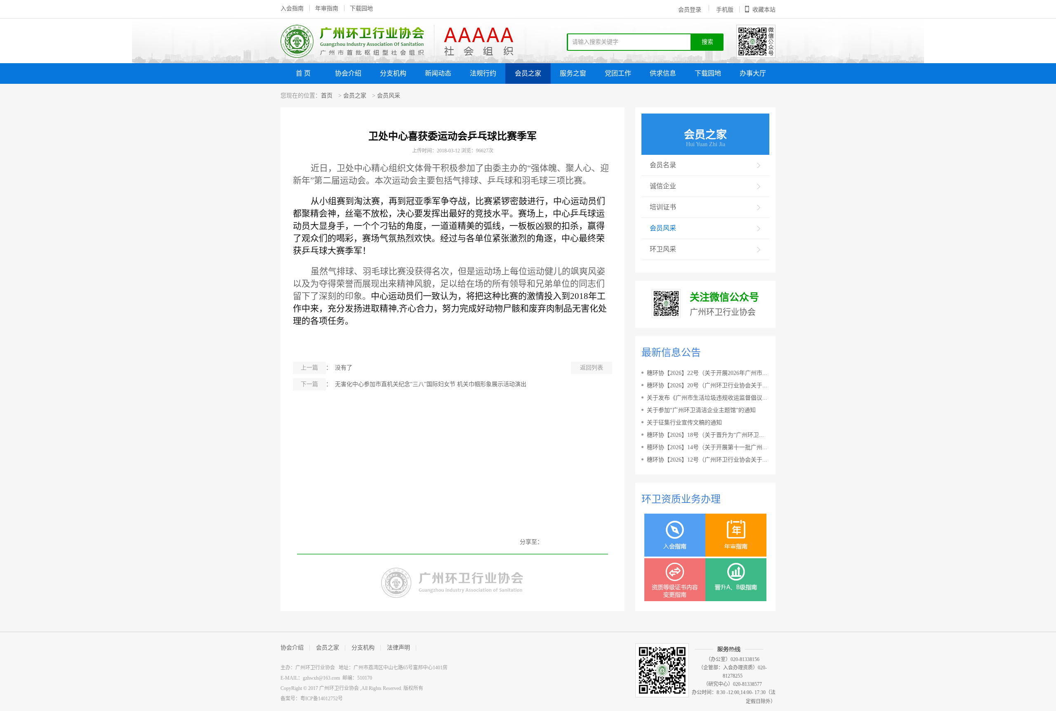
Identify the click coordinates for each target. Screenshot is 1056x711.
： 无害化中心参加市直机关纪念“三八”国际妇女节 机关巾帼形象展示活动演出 (413, 384)
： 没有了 (326, 368)
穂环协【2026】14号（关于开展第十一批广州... (707, 447)
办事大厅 (753, 73)
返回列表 (591, 368)
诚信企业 (663, 186)
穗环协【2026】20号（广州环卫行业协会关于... (707, 385)
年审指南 (326, 8)
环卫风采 (663, 249)
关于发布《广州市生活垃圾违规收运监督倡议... (707, 398)
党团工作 (618, 73)
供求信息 (663, 73)
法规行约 (483, 73)
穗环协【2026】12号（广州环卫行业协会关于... (707, 460)
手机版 (724, 10)
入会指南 (292, 8)
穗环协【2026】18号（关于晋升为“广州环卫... (705, 435)
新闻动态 (438, 73)
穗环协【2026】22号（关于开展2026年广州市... (707, 373)
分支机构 (393, 73)
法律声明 (398, 648)
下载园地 (361, 8)
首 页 (303, 73)
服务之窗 (573, 73)
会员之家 (528, 73)
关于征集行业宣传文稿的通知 (684, 422)
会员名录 (663, 164)
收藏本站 (764, 10)
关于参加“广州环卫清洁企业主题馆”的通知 (701, 410)
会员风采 (388, 95)
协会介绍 (348, 73)
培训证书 (663, 207)
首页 (326, 95)
